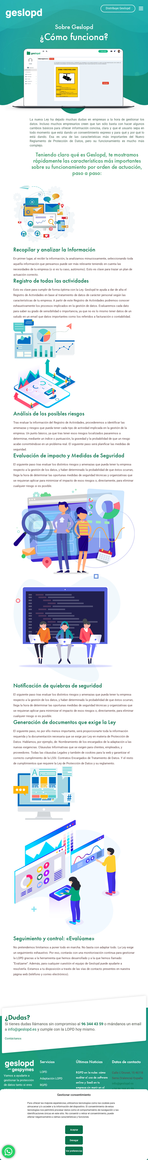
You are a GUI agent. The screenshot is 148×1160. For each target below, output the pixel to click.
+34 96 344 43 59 (123, 1089)
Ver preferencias (74, 1151)
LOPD (43, 1072)
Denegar (74, 1140)
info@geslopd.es (22, 1029)
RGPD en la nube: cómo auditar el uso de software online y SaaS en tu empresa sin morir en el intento (92, 1082)
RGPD (43, 1085)
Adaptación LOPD (51, 1078)
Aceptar (74, 1129)
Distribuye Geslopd (118, 8)
